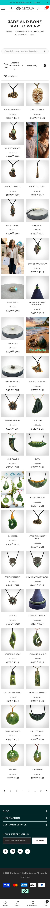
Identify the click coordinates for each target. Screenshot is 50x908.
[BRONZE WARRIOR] (12, 94)
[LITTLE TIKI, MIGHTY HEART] (37, 521)
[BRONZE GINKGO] (12, 171)
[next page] (46, 791)
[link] (17, 903)
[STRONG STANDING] (37, 677)
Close (48, 2)
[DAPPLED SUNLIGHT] (37, 600)
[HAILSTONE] (12, 328)
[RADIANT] (12, 755)
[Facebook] (5, 851)
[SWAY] (37, 444)
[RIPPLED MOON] (37, 716)
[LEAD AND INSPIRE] (37, 639)
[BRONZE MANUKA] (12, 405)
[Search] (11, 8)
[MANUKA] (12, 600)
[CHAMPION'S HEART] (12, 677)
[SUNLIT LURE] (37, 755)
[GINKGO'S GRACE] (12, 133)
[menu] (3, 8)
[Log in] (39, 8)
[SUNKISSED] (12, 521)
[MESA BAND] (12, 287)
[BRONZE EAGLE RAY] (37, 367)
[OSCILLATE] (37, 405)
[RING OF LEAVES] (12, 367)
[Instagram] (12, 851)
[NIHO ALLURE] (12, 444)
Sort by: (12, 65)
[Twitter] (27, 851)
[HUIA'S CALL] (37, 210)
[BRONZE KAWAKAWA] (37, 249)
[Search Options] (46, 51)
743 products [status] (10, 76)
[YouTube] (20, 851)
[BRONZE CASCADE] (37, 171)
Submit (40, 840)
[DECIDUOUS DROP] (12, 639)
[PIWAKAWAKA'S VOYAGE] (37, 562)
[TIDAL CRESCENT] (37, 482)
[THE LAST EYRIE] (37, 94)
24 (41, 791)
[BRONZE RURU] (12, 210)
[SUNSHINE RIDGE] (12, 716)
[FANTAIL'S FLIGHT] (12, 562)
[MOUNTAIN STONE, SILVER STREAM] (37, 287)
